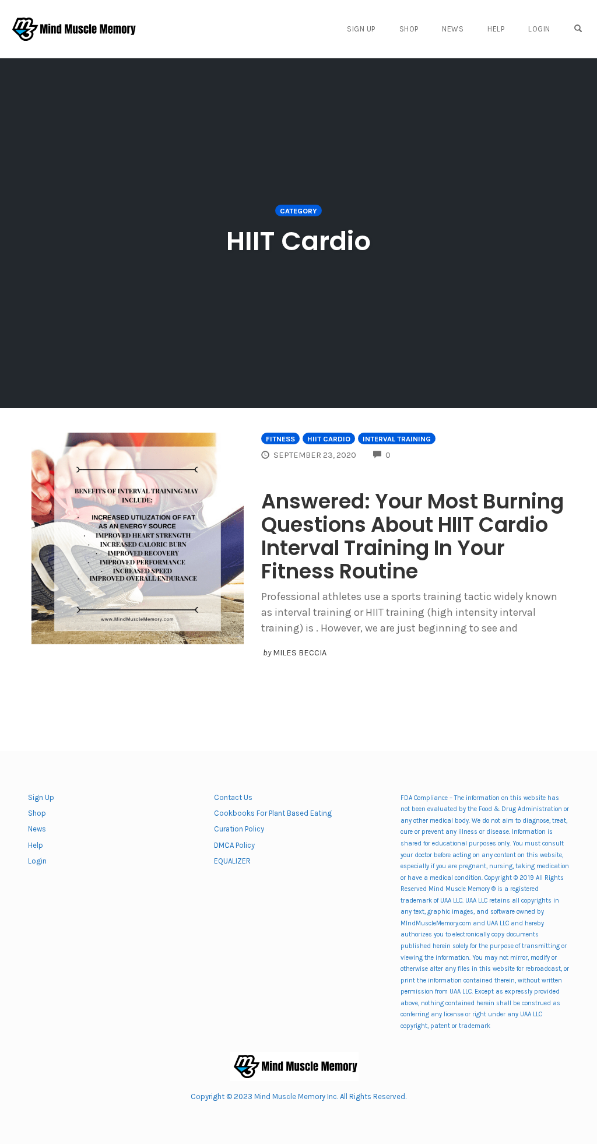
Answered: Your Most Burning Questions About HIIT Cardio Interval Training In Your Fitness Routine (412, 536)
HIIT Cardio (328, 438)
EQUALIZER (232, 861)
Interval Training (397, 438)
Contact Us (233, 797)
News (452, 28)
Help (495, 28)
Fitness (280, 438)
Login (539, 28)
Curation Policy (239, 828)
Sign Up (361, 28)
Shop (409, 28)
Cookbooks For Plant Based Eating (273, 813)
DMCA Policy (234, 845)
